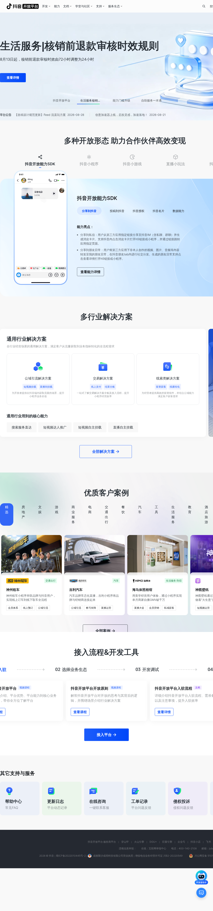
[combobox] (203, 6)
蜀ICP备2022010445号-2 (71, 898)
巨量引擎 (167, 884)
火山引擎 (139, 884)
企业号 (181, 884)
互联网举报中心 (157, 891)
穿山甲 (125, 884)
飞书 (208, 884)
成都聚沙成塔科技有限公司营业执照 (113, 898)
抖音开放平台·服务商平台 (102, 884)
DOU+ (153, 884)
